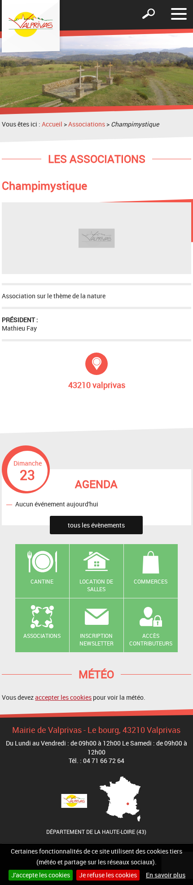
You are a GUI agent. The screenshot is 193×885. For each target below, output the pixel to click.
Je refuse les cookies (108, 875)
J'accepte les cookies (40, 875)
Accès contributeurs (150, 639)
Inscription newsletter (96, 639)
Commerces (150, 581)
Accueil (52, 124)
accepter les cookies (63, 697)
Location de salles (96, 585)
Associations (86, 124)
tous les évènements (96, 525)
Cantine (42, 581)
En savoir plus (165, 875)
